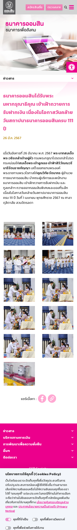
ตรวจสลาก (54, 7)
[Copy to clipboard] (52, 398)
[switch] (8, 519)
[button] (71, 67)
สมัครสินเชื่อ (35, 7)
